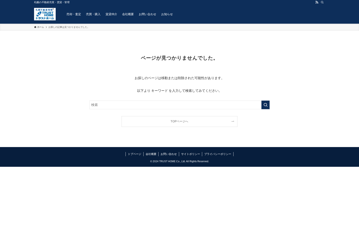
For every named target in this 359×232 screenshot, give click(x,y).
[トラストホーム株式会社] (45, 14)
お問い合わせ (169, 154)
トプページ (134, 154)
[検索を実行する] (265, 105)
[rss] (317, 2)
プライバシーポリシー (217, 154)
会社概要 (151, 154)
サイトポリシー (190, 154)
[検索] (322, 2)
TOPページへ (179, 121)
